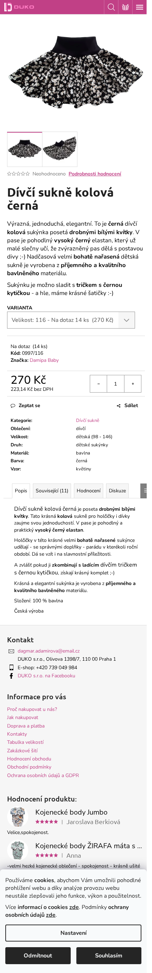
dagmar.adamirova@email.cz (49, 651)
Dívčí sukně (87, 420)
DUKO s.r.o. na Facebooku (46, 675)
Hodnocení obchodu (29, 758)
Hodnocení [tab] (88, 490)
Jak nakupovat (22, 717)
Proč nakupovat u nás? (32, 709)
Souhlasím (108, 956)
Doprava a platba (26, 726)
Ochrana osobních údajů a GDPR (43, 775)
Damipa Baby (44, 360)
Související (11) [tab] (52, 490)
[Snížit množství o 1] (98, 383)
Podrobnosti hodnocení (95, 173)
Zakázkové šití (22, 750)
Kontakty (17, 734)
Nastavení (73, 933)
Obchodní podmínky (29, 767)
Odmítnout (38, 956)
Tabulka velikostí (25, 742)
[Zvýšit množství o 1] (132, 383)
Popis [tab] (21, 490)
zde (74, 907)
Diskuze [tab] (117, 490)
